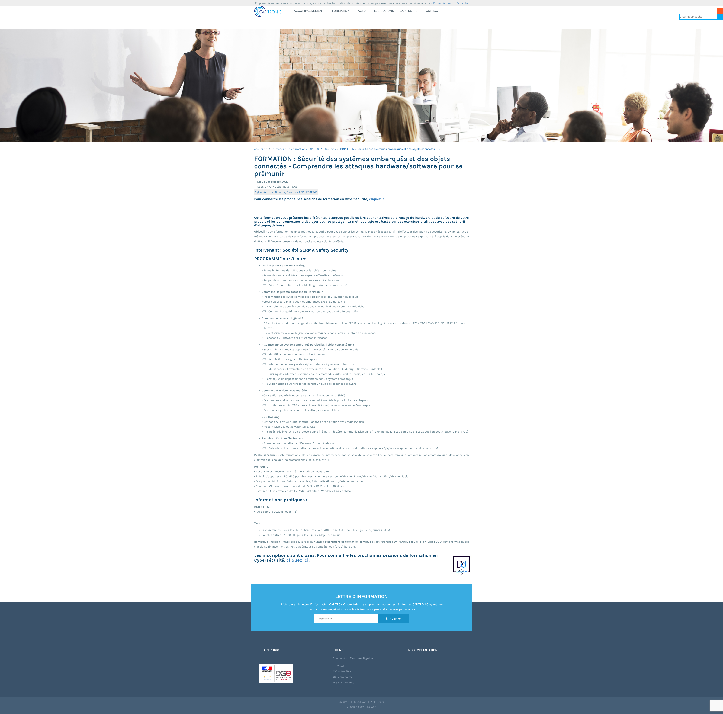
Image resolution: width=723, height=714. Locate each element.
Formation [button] (341, 11)
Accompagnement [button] (309, 11)
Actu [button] (362, 11)
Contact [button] (433, 11)
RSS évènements (343, 682)
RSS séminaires (342, 677)
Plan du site (340, 658)
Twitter (339, 665)
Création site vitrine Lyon (361, 706)
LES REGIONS (384, 11)
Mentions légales (361, 658)
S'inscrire (393, 618)
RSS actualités (341, 671)
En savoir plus (442, 3)
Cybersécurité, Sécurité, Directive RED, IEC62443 (286, 192)
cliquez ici (377, 199)
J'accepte (462, 3)
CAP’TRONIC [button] (409, 11)
